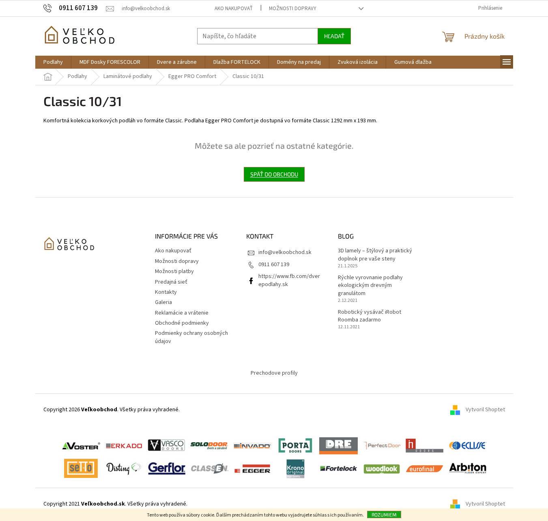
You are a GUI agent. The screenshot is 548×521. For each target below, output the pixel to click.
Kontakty (166, 292)
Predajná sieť (171, 282)
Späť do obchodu (274, 174)
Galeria (163, 302)
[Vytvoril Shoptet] (458, 504)
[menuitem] (53, 62)
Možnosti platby (174, 271)
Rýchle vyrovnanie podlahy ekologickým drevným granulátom (370, 285)
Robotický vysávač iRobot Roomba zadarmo (369, 316)
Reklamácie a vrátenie (181, 313)
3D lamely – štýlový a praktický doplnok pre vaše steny (375, 255)
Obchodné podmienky (182, 323)
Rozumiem (384, 514)
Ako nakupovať (234, 8)
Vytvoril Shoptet (485, 410)
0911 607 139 (273, 264)
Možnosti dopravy (292, 8)
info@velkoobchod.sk (285, 252)
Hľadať (334, 36)
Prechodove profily (274, 373)
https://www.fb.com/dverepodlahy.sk (289, 280)
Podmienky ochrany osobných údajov (191, 337)
